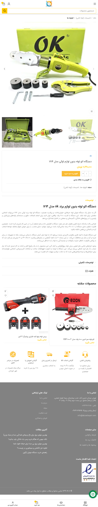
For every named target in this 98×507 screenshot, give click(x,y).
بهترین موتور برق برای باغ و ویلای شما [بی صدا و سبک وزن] (25, 435)
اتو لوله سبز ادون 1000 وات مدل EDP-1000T (79, 339)
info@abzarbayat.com (87, 415)
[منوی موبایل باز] (94, 3)
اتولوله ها (70, 18)
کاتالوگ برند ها (90, 440)
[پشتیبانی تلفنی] (85, 354)
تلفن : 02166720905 (89, 405)
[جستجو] (4, 10)
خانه (94, 18)
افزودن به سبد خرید (71, 173)
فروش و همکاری (41, 418)
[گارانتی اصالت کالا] (67, 354)
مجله (45, 408)
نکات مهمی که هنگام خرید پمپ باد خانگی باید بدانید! (28, 439)
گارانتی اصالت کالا (67, 360)
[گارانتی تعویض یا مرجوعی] (31, 354)
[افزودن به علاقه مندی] (53, 295)
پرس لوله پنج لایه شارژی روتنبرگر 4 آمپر (32, 336)
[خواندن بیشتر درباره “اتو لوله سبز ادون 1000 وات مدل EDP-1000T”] (53, 291)
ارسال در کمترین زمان (49, 360)
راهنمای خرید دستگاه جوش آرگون (35, 452)
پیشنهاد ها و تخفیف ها (88, 445)
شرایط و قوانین (90, 435)
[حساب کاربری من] (8, 3)
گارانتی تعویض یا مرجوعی (31, 361)
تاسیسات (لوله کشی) (83, 18)
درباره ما (44, 403)
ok (91, 156)
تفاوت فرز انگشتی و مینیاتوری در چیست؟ (32, 448)
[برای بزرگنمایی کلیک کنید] (91, 111)
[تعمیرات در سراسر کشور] (13, 354)
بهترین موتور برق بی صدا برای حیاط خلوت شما (30, 444)
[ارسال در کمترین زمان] (49, 354)
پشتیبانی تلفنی (85, 360)
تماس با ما (43, 398)
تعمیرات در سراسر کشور (13, 361)
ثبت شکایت (43, 413)
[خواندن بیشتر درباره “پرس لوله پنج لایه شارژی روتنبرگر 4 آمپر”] (5, 291)
